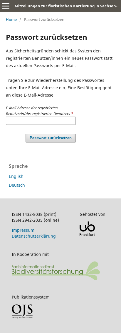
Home (11, 19)
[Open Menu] (6, 6)
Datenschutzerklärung (34, 236)
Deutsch (17, 185)
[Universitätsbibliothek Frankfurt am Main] (87, 234)
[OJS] (22, 317)
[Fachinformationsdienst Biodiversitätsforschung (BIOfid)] (56, 278)
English (16, 176)
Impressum (23, 230)
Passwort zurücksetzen (51, 138)
